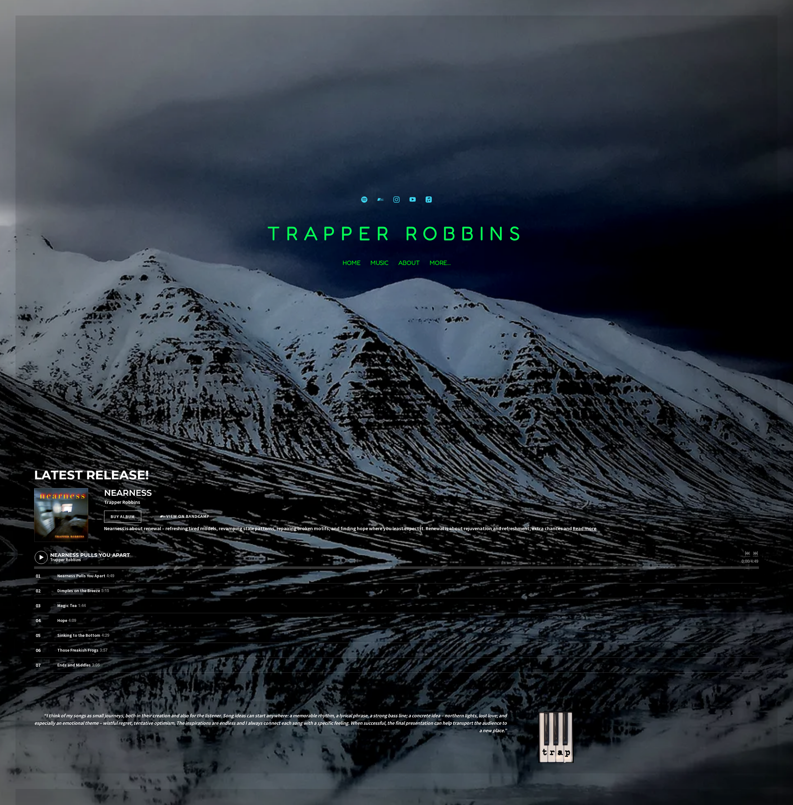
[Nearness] (61, 515)
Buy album (123, 516)
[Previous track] (747, 553)
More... (440, 262)
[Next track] (755, 553)
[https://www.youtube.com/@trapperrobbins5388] (413, 199)
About (409, 262)
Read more (584, 528)
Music (379, 262)
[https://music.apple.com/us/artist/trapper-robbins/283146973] (429, 199)
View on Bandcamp (187, 516)
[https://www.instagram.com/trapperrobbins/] (396, 199)
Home (352, 262)
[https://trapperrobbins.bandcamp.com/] (380, 199)
